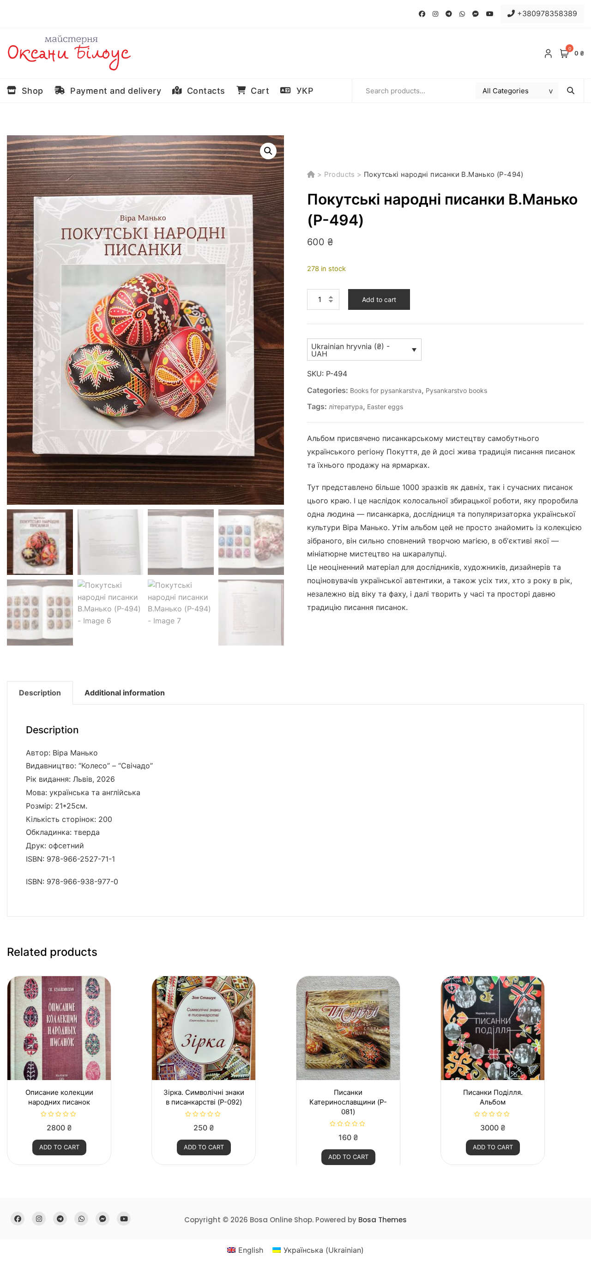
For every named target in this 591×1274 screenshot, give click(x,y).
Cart (257, 91)
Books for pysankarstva (386, 390)
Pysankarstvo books (456, 390)
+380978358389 (546, 13)
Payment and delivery (113, 91)
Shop (30, 91)
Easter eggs (385, 407)
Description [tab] (40, 692)
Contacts (203, 91)
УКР (302, 91)
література (346, 407)
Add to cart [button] (59, 1147)
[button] (268, 151)
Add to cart (379, 299)
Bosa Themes (382, 1220)
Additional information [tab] (124, 692)
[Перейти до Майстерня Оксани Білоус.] (312, 174)
